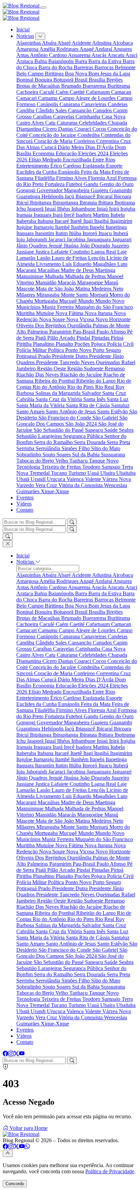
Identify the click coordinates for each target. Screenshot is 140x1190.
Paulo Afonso (112, 332)
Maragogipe (90, 282)
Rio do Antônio (50, 387)
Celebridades (93, 123)
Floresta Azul (103, 178)
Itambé (63, 227)
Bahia (41, 61)
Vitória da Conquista (81, 485)
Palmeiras (38, 332)
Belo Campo (30, 73)
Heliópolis (53, 196)
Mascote (26, 289)
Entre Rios (103, 159)
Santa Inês (95, 399)
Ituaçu (106, 233)
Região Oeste (52, 368)
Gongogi (26, 190)
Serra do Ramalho (54, 442)
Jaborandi (37, 239)
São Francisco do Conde (65, 418)
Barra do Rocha (56, 67)
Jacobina (77, 239)
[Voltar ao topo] (8, 1153)
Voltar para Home (28, 1128)
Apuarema (79, 55)
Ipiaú (103, 209)
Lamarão (26, 258)
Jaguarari (122, 239)
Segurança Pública (83, 436)
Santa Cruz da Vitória (59, 399)
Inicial (23, 29)
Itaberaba (26, 221)
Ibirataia (89, 203)
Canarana (70, 104)
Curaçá (49, 147)
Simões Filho (76, 448)
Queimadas (108, 362)
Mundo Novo (109, 301)
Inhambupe (84, 209)
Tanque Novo (104, 461)
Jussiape (25, 252)
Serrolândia (49, 448)
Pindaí (83, 338)
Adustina (102, 43)
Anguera (122, 49)
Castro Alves (30, 123)
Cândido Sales (52, 110)
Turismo (77, 473)
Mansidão (46, 282)
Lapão (44, 258)
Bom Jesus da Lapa (109, 73)
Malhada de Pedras (86, 276)
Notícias (25, 36)
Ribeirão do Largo (96, 381)
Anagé (87, 49)
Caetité (78, 92)
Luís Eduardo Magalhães (89, 264)
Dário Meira (71, 147)
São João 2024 (81, 424)
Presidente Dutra (70, 356)
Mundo (86, 301)
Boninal (25, 80)
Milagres (26, 295)
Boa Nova (76, 73)
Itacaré (62, 221)
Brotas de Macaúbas (38, 86)
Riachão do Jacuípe (81, 375)
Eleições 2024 (94, 153)
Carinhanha (88, 116)
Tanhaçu (79, 461)
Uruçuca (57, 479)
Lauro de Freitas (70, 258)
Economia (44, 153)
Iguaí (51, 209)
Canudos (103, 110)
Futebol (75, 184)
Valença (76, 479)
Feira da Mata (96, 172)
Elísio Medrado (46, 159)
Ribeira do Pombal (55, 381)
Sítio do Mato (105, 448)
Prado (45, 356)
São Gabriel (105, 418)
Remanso (115, 368)
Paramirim (61, 332)
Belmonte (125, 67)
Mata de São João (55, 289)
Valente (93, 479)
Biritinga (55, 73)
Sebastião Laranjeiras (39, 436)
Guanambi (120, 190)
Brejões (114, 80)
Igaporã (36, 209)
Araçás (99, 55)
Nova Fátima (70, 313)
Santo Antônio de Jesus (71, 411)
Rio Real (105, 387)
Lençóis (97, 258)
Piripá (117, 338)
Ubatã (23, 479)
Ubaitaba (126, 473)
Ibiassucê (86, 196)
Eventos (25, 497)
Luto (122, 264)
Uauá (93, 473)
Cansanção (80, 110)
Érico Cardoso (66, 166)
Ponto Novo (79, 350)
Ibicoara (122, 196)
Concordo (14, 1183)
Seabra (126, 430)
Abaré (64, 43)
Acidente (82, 43)
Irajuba (127, 209)
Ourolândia (80, 325)
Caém (63, 92)
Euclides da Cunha (37, 172)
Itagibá (102, 221)
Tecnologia (28, 467)
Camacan (121, 92)
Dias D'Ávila (100, 147)
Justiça (43, 252)
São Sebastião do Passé (59, 430)
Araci (131, 55)
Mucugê (68, 301)
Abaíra (49, 43)
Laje (122, 252)
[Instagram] (11, 1054)
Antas (23, 55)
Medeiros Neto (107, 289)
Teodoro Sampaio (102, 467)
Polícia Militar (32, 350)
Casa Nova (113, 116)
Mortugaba (46, 301)
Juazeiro (120, 246)
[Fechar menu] (8, 543)
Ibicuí (23, 203)
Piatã (41, 338)
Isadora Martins (93, 215)
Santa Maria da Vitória (41, 405)
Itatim (62, 233)
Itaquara (25, 233)
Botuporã (64, 80)
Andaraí (104, 49)
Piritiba (24, 344)
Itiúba (76, 233)
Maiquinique (30, 276)
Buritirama (118, 86)
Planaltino (44, 344)
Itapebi (98, 227)
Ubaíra (108, 473)
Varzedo (25, 485)
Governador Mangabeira (64, 190)
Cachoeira (27, 92)
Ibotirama (125, 203)
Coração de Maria (54, 141)
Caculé (47, 92)
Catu (51, 123)
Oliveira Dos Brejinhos (41, 325)
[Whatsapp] (27, 1146)
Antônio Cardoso (49, 55)
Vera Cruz (46, 485)
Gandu (92, 184)
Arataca (25, 61)
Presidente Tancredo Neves (66, 362)
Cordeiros (85, 141)
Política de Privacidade (109, 1171)
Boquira (44, 80)
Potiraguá (27, 356)
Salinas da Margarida (58, 393)
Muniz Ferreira (58, 307)
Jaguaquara (99, 239)
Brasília (97, 80)
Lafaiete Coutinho (71, 252)
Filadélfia (45, 178)
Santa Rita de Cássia (88, 405)
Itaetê (76, 221)
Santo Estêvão (113, 411)
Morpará (99, 295)
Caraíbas (43, 116)
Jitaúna (72, 246)
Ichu (21, 209)
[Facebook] (5, 1054)
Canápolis (48, 104)
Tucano (59, 473)
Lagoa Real (104, 252)
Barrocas (104, 67)
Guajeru (100, 190)
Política (56, 350)
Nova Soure (52, 319)
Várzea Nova (116, 479)
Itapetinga (116, 227)
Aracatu (116, 55)
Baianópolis (61, 61)
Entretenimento (33, 166)
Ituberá (120, 233)
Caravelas (64, 116)
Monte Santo (75, 295)
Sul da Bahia (86, 454)
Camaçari (27, 98)
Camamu (48, 98)
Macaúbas (49, 270)
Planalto (65, 344)
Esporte (114, 166)
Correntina (108, 141)
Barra (81, 61)
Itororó (91, 233)
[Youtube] (21, 1054)
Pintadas (101, 338)
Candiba (26, 110)
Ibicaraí (105, 196)
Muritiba (26, 313)
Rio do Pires (81, 387)
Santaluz (120, 405)
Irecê (70, 215)
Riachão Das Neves (38, 375)
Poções (82, 344)
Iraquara (43, 215)
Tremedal (40, 473)
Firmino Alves (72, 178)
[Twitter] (16, 1054)
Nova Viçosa (80, 319)
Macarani (27, 270)
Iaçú (70, 196)
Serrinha (26, 448)
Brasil (82, 80)
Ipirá (114, 209)
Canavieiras (94, 104)
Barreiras (84, 67)
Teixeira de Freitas (61, 467)
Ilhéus (64, 209)
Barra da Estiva (105, 61)
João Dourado (95, 246)
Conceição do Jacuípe (53, 135)
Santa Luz (117, 399)
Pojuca (99, 344)
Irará (58, 215)
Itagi (88, 221)
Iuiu (21, 239)
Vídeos (24, 504)
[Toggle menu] (43, 7)
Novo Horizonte (112, 319)
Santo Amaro (31, 411)
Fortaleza (55, 184)
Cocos (99, 129)
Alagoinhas (29, 43)
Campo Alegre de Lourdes (88, 98)
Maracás (67, 282)
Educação (67, 153)
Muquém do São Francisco (104, 307)
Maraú (111, 282)
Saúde (111, 430)
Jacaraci (57, 239)
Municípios (29, 307)
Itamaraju (44, 227)
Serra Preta (118, 442)
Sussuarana (113, 454)
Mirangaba (48, 295)
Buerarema (95, 86)
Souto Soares (57, 454)
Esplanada (94, 166)
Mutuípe (45, 313)
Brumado (72, 86)
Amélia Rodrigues (59, 49)
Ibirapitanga (66, 203)
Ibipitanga (41, 203)
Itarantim (45, 233)
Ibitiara (106, 203)
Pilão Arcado (61, 338)
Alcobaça (122, 43)
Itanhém (80, 227)
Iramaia (25, 215)
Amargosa (27, 49)
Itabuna (46, 221)
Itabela (117, 215)
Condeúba (89, 135)
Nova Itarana (99, 313)
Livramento (49, 264)
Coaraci (83, 129)
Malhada (55, 276)
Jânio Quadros (32, 246)
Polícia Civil (120, 344)
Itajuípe (25, 227)
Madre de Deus (78, 270)
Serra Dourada (90, 442)
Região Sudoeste (86, 368)
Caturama (68, 123)
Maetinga (105, 270)
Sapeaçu (94, 430)
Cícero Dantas (58, 129)
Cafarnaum (98, 92)
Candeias (117, 104)
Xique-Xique (55, 491)
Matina (83, 289)
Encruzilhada (77, 159)
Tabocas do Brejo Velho (42, 461)
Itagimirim (121, 221)
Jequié (56, 246)
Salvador (92, 393)
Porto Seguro (107, 350)
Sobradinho (29, 454)
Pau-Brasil (85, 332)
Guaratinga (28, 196)
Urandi (39, 479)
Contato (24, 510)
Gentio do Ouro (117, 184)
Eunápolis (69, 172)
